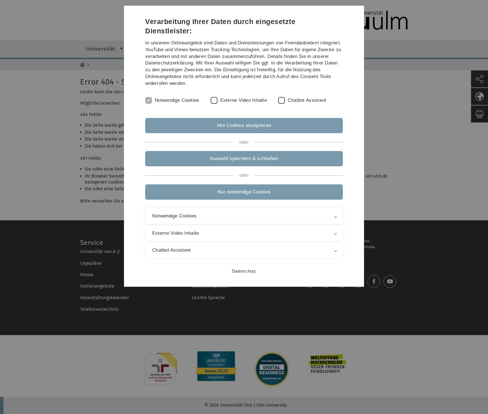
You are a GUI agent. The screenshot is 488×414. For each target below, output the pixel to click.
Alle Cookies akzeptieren (244, 125)
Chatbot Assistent (307, 100)
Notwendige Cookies (177, 100)
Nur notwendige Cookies (244, 192)
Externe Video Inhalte (243, 100)
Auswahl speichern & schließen (244, 158)
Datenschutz (244, 271)
